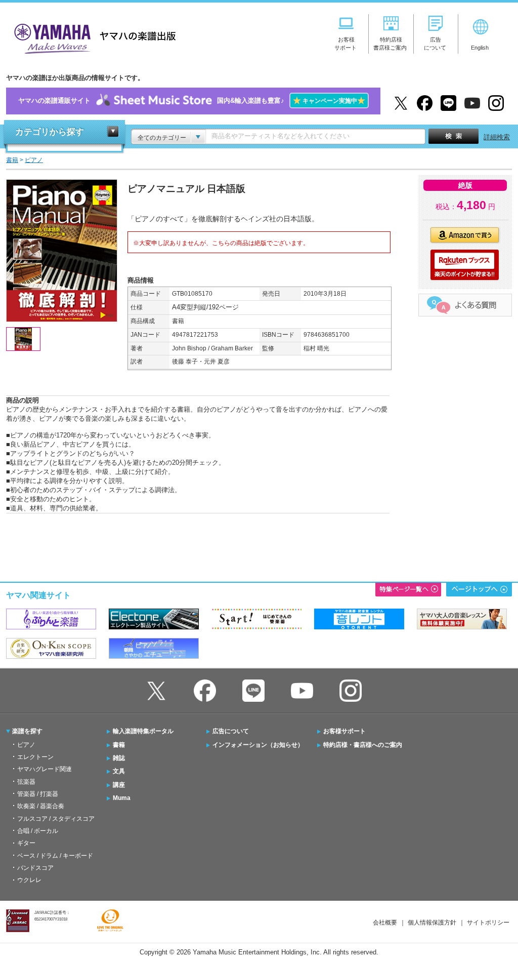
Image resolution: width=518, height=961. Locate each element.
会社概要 (385, 922)
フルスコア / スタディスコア (56, 818)
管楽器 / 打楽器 (37, 793)
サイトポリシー (488, 922)
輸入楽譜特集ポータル (143, 731)
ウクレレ (29, 880)
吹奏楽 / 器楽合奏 (40, 806)
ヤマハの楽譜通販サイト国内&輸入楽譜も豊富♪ (191, 100)
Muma (122, 798)
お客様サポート (344, 731)
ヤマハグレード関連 (44, 769)
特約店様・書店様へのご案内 (362, 744)
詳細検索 (497, 137)
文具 (119, 771)
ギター (26, 843)
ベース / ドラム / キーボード (55, 855)
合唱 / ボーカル (37, 830)
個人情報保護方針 (432, 922)
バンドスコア (35, 867)
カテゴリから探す (49, 132)
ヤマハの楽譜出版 (92, 37)
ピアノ (26, 744)
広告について (230, 731)
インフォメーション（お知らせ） (258, 744)
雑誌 (119, 758)
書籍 (119, 744)
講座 (119, 784)
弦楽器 (26, 781)
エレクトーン (35, 756)
